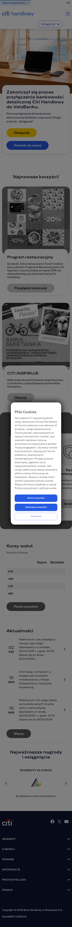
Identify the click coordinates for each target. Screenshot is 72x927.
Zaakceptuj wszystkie (36, 507)
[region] (36, 463)
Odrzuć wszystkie (36, 498)
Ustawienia (36, 516)
